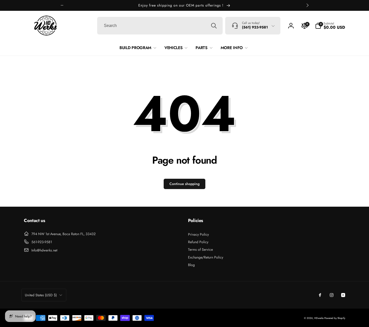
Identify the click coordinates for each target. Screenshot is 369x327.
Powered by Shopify (334, 318)
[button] (330, 25)
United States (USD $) (41, 295)
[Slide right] (307, 5)
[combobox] (160, 25)
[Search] (214, 26)
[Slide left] (62, 5)
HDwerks (319, 318)
